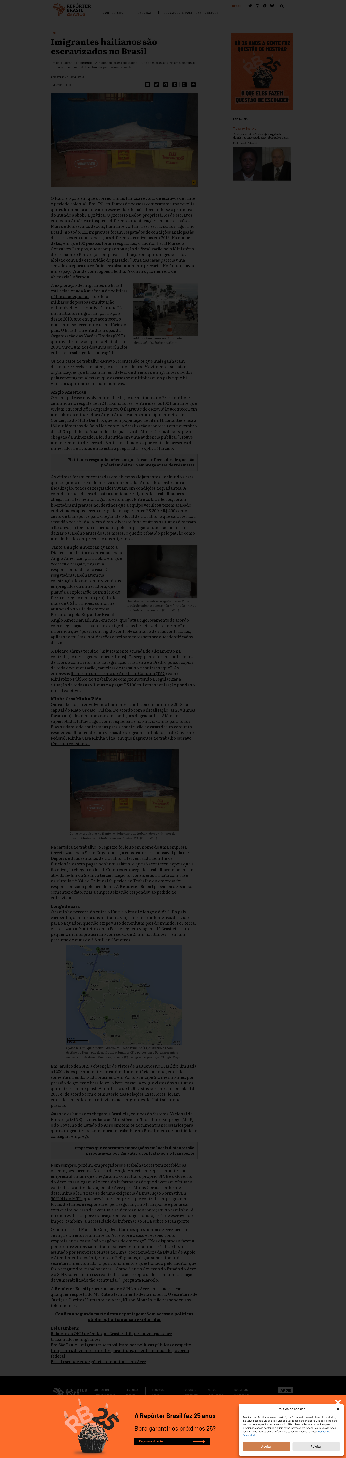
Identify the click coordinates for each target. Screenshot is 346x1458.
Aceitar (266, 1446)
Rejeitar (316, 1446)
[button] (338, 1409)
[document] (173, 729)
